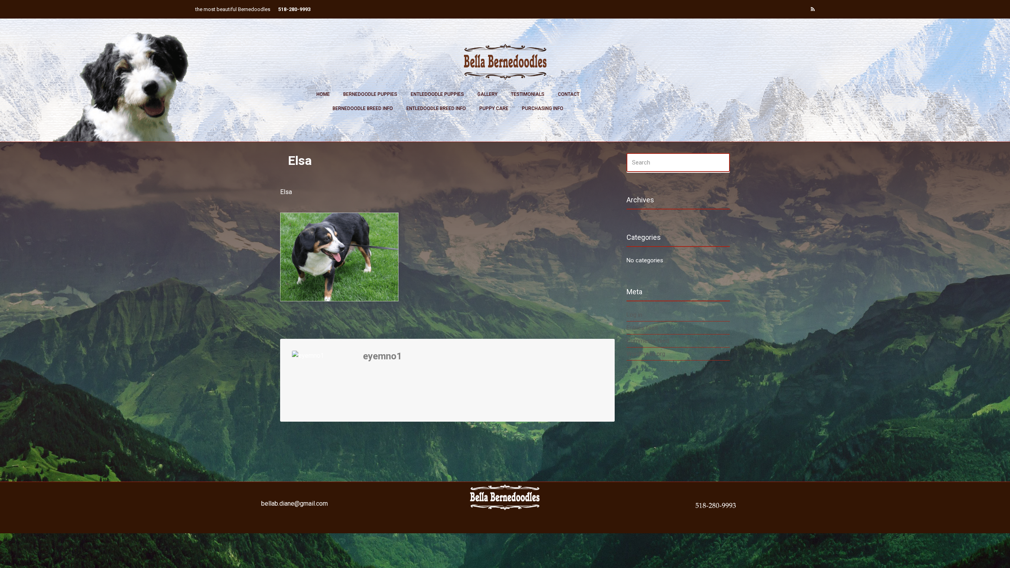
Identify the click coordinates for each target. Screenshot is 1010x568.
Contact (569, 94)
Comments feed (648, 340)
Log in (634, 314)
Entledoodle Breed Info (436, 108)
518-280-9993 (294, 9)
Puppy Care (494, 108)
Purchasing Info (542, 108)
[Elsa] (339, 256)
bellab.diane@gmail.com (294, 503)
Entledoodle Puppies (437, 94)
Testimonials (527, 94)
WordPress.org (646, 353)
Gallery (487, 94)
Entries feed (642, 327)
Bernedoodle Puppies (370, 94)
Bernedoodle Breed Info (363, 108)
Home (323, 94)
